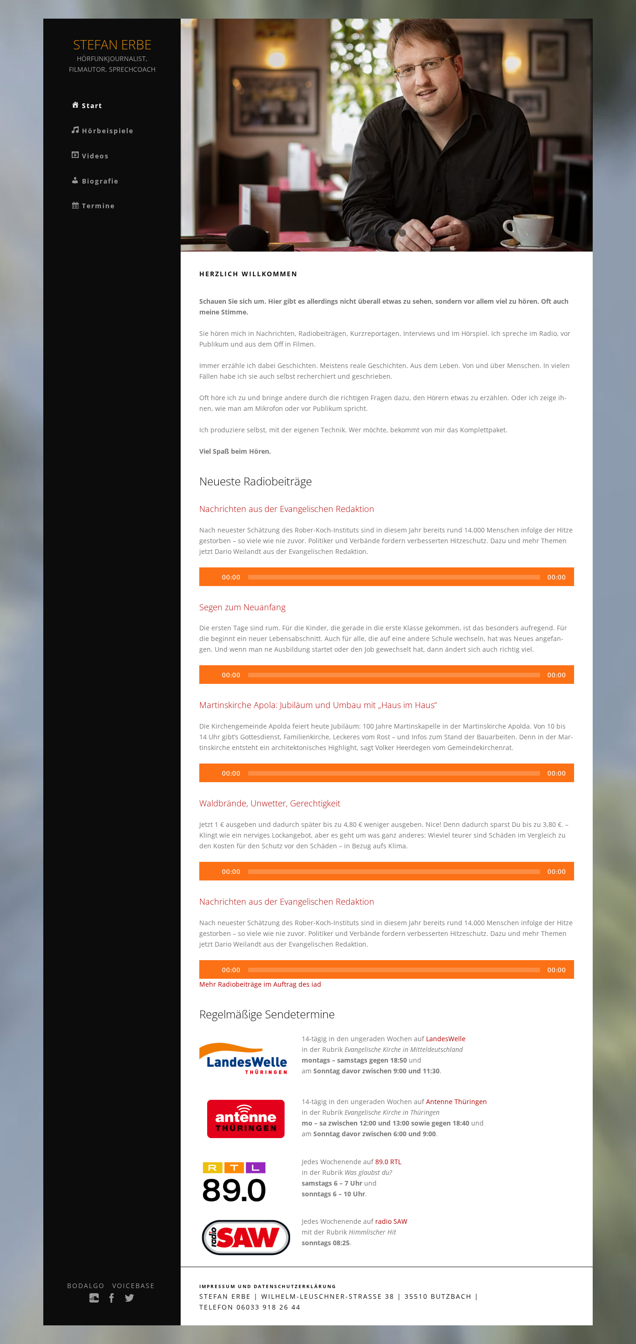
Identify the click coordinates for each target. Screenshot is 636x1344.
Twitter (129, 1300)
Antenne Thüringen (456, 1101)
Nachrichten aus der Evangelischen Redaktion (286, 508)
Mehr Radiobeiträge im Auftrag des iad (260, 984)
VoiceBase (133, 1285)
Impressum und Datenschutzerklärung (267, 1286)
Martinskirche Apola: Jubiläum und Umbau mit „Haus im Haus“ (318, 704)
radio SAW (391, 1221)
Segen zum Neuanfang (242, 607)
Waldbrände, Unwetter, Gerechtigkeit (269, 803)
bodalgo (86, 1285)
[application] (386, 576)
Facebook (112, 1300)
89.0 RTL (388, 1161)
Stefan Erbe (112, 44)
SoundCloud (94, 1300)
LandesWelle (446, 1038)
